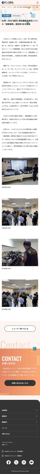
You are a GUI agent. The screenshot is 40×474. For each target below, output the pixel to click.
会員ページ (5, 444)
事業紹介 (4, 416)
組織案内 (4, 422)
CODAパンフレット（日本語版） (14, 451)
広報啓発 (4, 410)
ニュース (4, 428)
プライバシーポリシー (7, 442)
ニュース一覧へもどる (20, 328)
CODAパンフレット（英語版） (14, 456)
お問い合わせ (6, 434)
